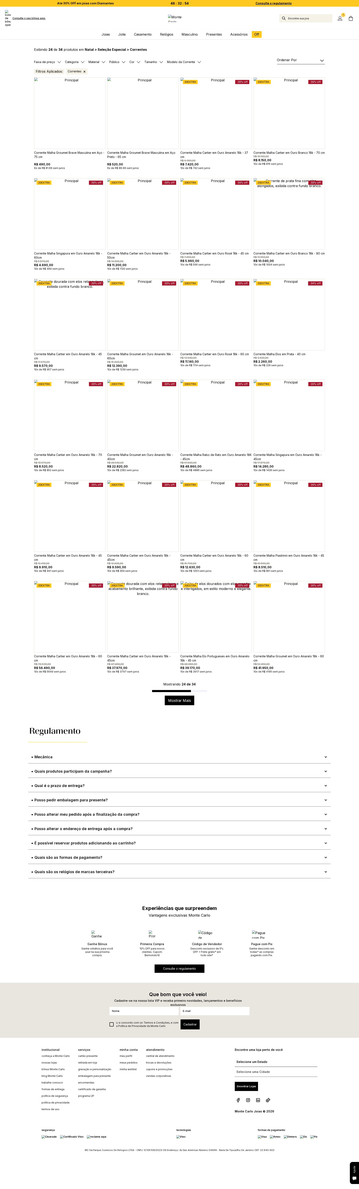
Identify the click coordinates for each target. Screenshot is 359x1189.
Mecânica (43, 757)
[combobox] (310, 18)
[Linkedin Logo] (258, 1100)
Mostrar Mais (179, 700)
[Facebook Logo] (238, 1100)
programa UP (86, 1095)
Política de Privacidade (132, 1026)
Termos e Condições (157, 1022)
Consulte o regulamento (274, 3)
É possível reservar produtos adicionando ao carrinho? (85, 843)
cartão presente (88, 1055)
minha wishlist (128, 1069)
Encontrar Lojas (246, 1086)
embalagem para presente (94, 1075)
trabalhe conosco (52, 1082)
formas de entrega (53, 1089)
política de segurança (55, 1095)
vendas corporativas (158, 1075)
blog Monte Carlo (52, 1075)
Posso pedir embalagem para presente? (71, 800)
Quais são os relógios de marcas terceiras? (74, 872)
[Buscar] (283, 18)
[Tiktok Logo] (268, 1100)
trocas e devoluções (158, 1062)
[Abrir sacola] (350, 18)
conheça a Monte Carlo (56, 1055)
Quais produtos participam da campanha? (73, 771)
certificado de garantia (92, 1089)
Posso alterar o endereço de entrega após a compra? (83, 829)
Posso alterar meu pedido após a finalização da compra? (86, 814)
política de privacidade (56, 1102)
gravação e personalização (94, 1069)
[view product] (70, 113)
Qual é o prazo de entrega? (59, 785)
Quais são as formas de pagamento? (68, 857)
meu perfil (126, 1055)
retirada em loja (87, 1062)
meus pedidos (129, 1062)
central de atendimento (160, 1055)
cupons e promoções (159, 1069)
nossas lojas (49, 1062)
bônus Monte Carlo (53, 1069)
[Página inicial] (179, 18)
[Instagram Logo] (248, 1100)
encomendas (86, 1082)
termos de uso (50, 1109)
